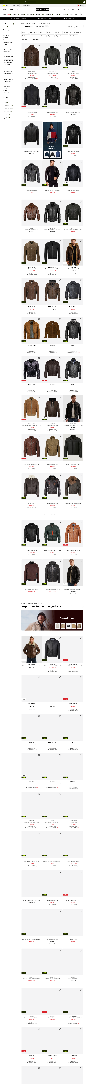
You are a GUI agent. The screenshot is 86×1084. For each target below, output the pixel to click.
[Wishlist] (78, 10)
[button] (68, 26)
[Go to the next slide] (81, 606)
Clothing (28, 23)
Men (11, 9)
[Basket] (82, 10)
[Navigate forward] (78, 14)
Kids (17, 9)
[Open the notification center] (73, 9)
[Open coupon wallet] (64, 10)
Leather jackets (42, 23)
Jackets (34, 23)
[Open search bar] (81, 14)
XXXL (49, 23)
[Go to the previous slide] (72, 606)
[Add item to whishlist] (39, 45)
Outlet (6, 5)
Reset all (36, 39)
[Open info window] (84, 2)
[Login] (68, 10)
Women (5, 9)
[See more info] (31, 80)
